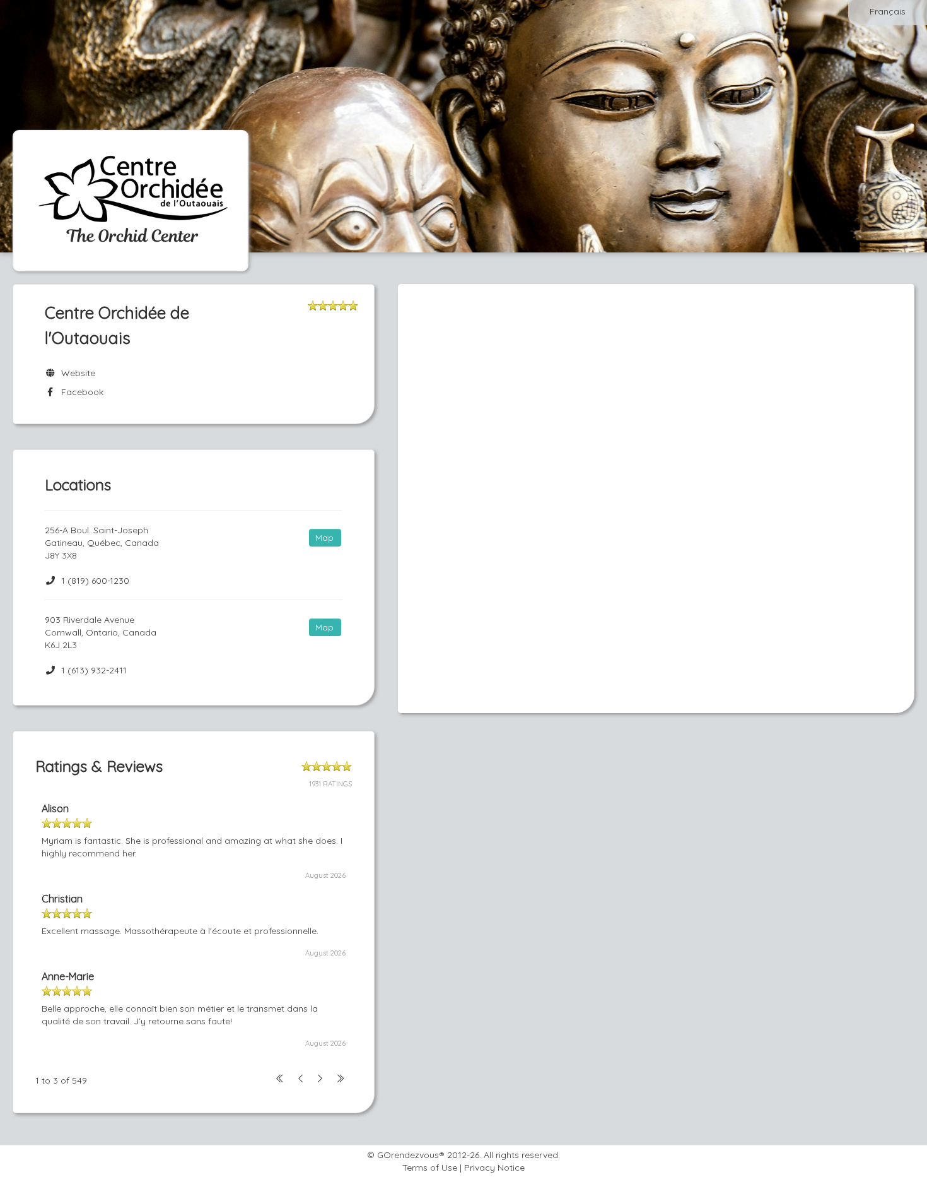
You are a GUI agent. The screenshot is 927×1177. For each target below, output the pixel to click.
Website (75, 373)
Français (888, 11)
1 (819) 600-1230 (95, 580)
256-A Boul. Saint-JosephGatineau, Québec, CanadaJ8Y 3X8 (102, 542)
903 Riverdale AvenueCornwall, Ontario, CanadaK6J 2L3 (100, 632)
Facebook (79, 392)
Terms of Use (429, 1167)
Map (324, 537)
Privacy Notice (494, 1167)
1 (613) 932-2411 (94, 670)
